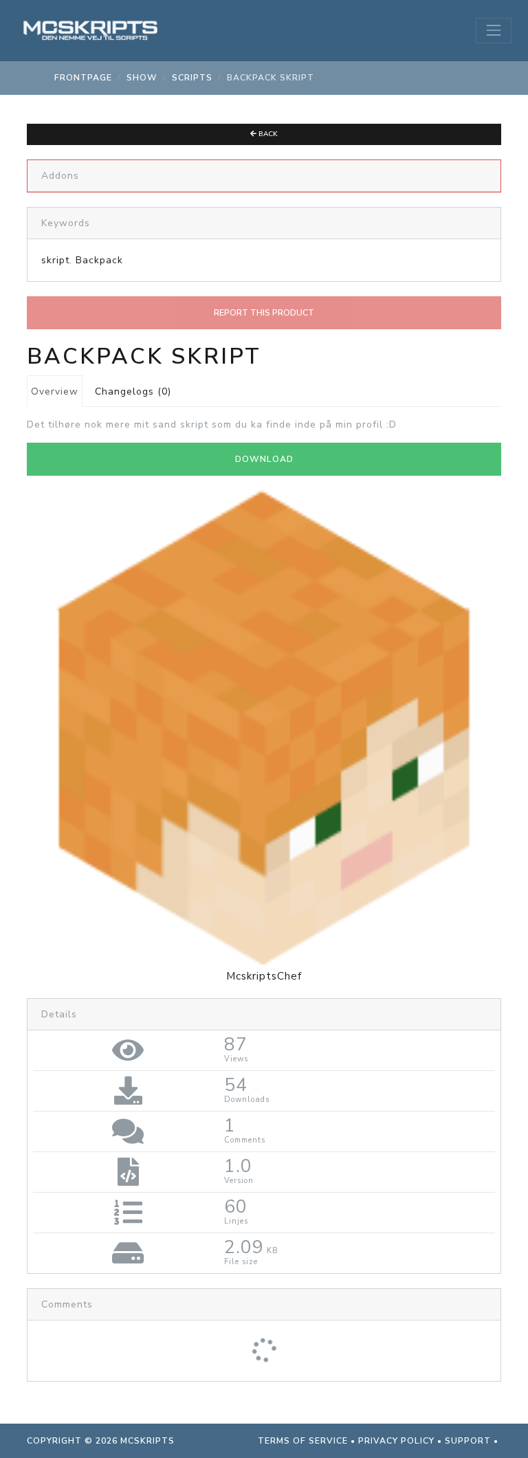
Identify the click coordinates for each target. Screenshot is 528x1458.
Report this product (264, 312)
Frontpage (83, 77)
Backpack (99, 260)
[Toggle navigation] (494, 30)
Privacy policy (396, 1440)
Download (264, 459)
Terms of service (303, 1440)
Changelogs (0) (133, 391)
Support (468, 1440)
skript (55, 260)
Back (267, 134)
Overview (54, 391)
